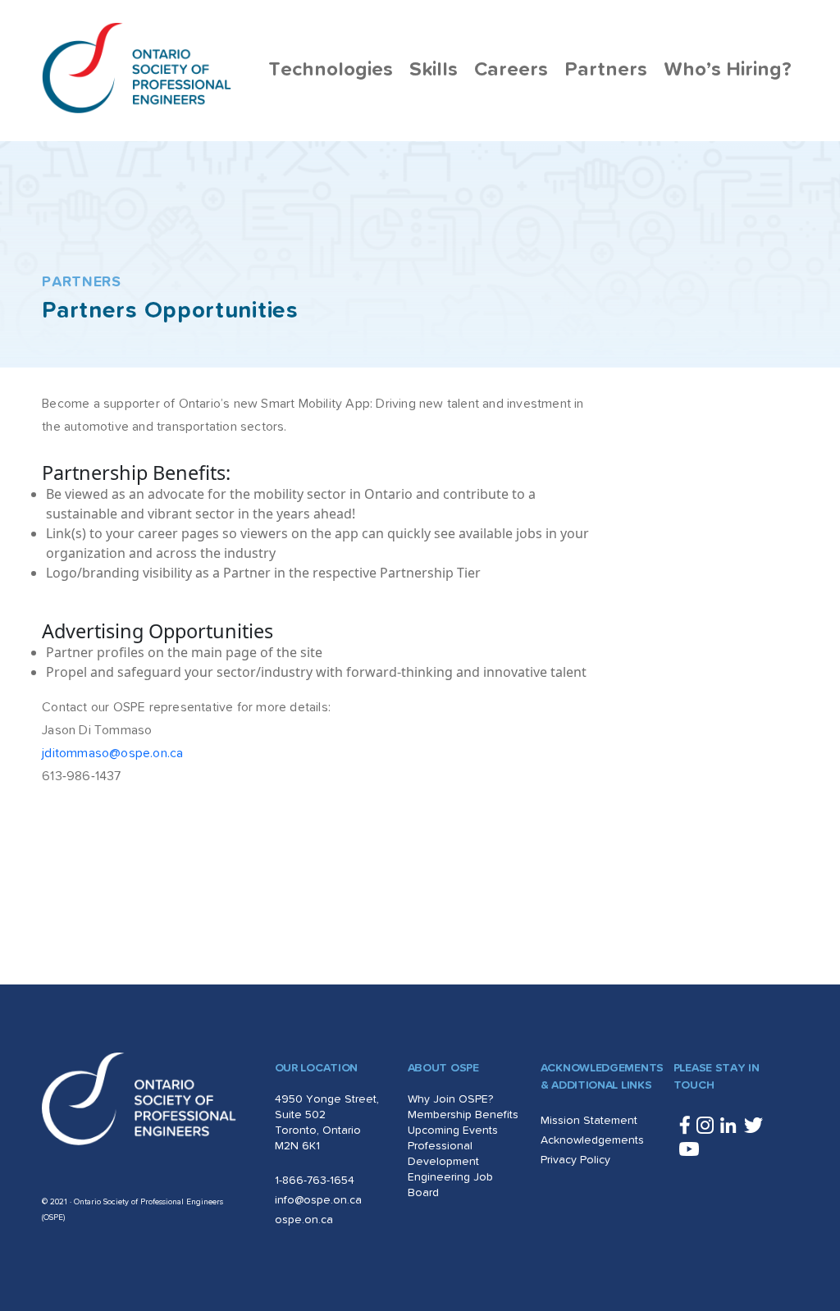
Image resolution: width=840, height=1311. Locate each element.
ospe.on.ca (304, 1220)
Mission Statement (589, 1120)
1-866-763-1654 (314, 1180)
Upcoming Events (453, 1130)
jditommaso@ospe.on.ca (112, 753)
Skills (433, 70)
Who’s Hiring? (728, 70)
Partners (605, 70)
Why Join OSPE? (450, 1099)
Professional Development (443, 1153)
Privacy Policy (575, 1160)
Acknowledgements (592, 1140)
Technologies (330, 70)
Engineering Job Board (450, 1185)
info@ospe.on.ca (318, 1200)
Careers (511, 70)
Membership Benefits (463, 1115)
